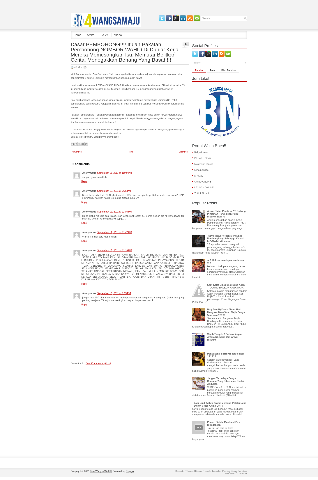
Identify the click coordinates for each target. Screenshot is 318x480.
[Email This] (72, 144)
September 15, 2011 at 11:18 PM (114, 250)
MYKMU (198, 175)
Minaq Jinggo (201, 170)
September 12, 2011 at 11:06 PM (114, 211)
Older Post (183, 152)
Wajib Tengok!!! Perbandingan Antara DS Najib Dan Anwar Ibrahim (224, 337)
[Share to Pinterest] (86, 144)
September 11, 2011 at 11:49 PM (114, 172)
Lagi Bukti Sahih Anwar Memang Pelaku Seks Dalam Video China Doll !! (220, 404)
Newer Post (77, 152)
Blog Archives (228, 70)
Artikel (91, 35)
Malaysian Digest (203, 164)
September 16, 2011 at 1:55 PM (114, 293)
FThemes (189, 471)
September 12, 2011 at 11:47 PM (114, 232)
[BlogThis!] (76, 144)
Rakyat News (201, 152)
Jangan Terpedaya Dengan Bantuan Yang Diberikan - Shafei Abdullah (225, 381)
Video (118, 35)
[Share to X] (79, 144)
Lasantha (216, 471)
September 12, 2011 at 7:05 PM (114, 190)
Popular (199, 70)
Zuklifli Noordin (202, 193)
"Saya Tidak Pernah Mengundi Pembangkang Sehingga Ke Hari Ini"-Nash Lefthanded (225, 238)
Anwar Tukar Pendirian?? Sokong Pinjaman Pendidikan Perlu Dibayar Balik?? (226, 214)
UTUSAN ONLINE (204, 187)
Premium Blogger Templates (234, 471)
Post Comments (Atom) (98, 363)
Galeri (105, 35)
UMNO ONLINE (202, 181)
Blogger (130, 471)
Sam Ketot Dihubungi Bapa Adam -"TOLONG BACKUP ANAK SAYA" (227, 286)
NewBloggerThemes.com (236, 473)
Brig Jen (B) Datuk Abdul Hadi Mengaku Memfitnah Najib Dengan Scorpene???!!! (226, 312)
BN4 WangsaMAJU (100, 471)
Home (77, 35)
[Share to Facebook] (83, 144)
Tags (212, 70)
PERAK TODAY (202, 158)
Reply (84, 181)
